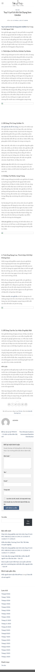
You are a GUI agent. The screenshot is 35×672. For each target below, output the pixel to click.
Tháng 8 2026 (5, 594)
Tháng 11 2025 (6, 623)
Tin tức (17, 10)
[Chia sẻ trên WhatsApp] (9, 404)
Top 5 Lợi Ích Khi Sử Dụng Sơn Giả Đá (13, 27)
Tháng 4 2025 (5, 647)
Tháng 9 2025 (5, 630)
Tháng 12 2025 (6, 620)
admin (26, 20)
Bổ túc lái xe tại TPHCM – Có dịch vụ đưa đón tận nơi (9, 434)
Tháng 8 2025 (5, 633)
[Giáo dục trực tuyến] (17, 3)
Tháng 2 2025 (5, 653)
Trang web (7, 489)
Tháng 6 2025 (5, 640)
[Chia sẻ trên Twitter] (15, 404)
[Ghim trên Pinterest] (22, 404)
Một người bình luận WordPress (11, 574)
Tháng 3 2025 (5, 650)
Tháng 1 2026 (5, 617)
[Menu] (2, 3)
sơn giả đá (14, 296)
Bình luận (7, 456)
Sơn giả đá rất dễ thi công (9, 127)
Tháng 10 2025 (6, 627)
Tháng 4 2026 (5, 607)
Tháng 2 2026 (5, 613)
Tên (5, 472)
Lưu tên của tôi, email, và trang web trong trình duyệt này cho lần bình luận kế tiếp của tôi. (17, 501)
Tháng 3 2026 (5, 610)
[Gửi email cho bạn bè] (19, 404)
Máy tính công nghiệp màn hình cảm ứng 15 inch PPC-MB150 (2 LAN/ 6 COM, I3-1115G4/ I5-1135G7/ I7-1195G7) (16, 536)
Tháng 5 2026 (5, 604)
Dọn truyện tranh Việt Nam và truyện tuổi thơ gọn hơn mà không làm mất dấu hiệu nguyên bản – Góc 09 (17, 564)
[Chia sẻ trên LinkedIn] (25, 404)
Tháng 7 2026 (5, 597)
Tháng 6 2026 (5, 600)
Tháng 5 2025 (5, 643)
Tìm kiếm (4, 517)
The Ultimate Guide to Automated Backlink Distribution (26, 434)
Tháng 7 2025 (5, 637)
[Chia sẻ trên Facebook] (12, 404)
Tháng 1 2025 (5, 656)
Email (6, 481)
